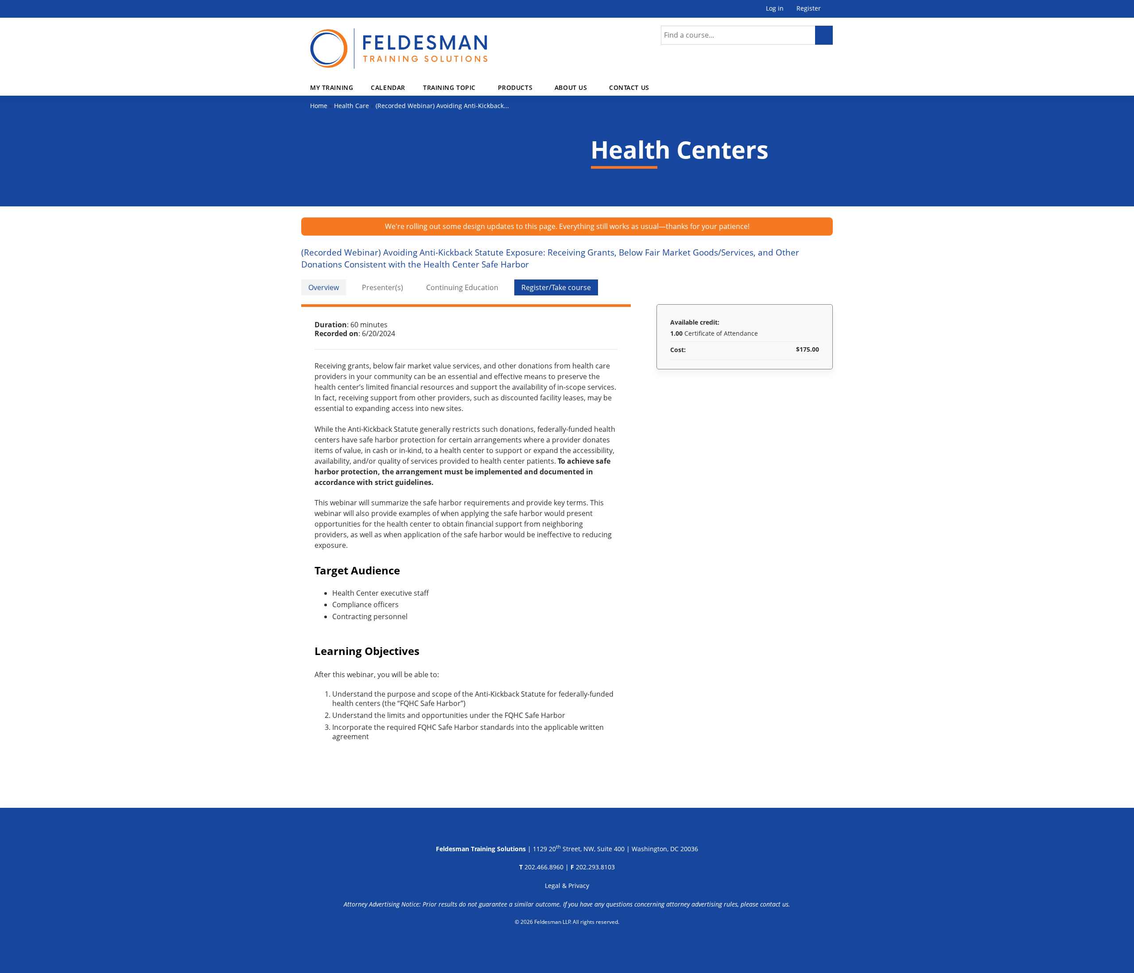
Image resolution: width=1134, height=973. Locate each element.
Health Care (351, 105)
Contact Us (629, 87)
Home (318, 105)
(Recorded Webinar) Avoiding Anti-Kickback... (442, 105)
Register (808, 8)
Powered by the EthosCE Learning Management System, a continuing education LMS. (567, 944)
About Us (571, 87)
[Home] (398, 43)
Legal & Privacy (567, 885)
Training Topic (449, 87)
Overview (323, 287)
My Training (331, 87)
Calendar (388, 87)
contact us (774, 904)
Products (515, 87)
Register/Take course (556, 287)
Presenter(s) (382, 287)
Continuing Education (462, 287)
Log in (775, 8)
